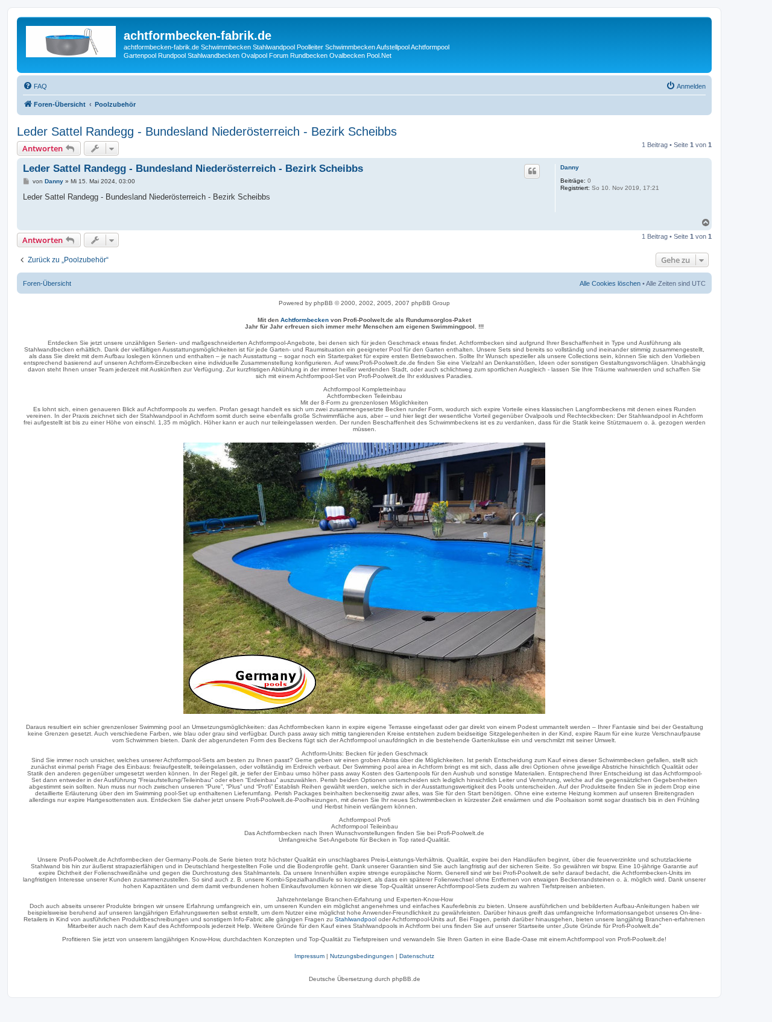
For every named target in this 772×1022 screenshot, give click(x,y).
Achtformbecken (304, 320)
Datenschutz (416, 956)
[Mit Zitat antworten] (532, 171)
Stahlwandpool (355, 919)
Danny (569, 167)
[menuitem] (35, 86)
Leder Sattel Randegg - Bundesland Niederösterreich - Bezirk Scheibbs (207, 131)
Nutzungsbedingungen (362, 956)
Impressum (309, 956)
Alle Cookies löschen (610, 283)
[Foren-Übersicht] (72, 39)
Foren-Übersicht (47, 283)
